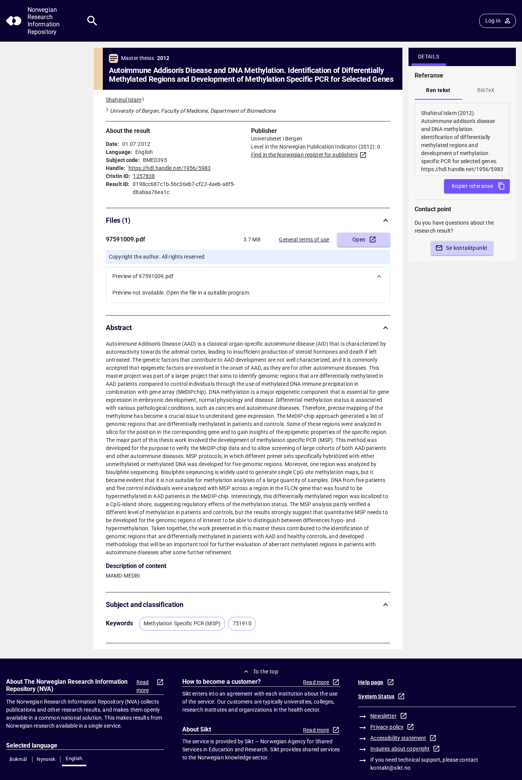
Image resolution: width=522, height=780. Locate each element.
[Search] (92, 21)
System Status (376, 696)
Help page (370, 682)
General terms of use (304, 239)
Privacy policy (387, 727)
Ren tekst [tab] (438, 90)
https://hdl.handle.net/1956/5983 (169, 168)
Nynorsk (46, 759)
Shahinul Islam (123, 100)
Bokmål (18, 759)
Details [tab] (428, 56)
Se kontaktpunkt (466, 248)
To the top (265, 671)
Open (359, 239)
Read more (142, 686)
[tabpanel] (462, 139)
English (74, 758)
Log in (493, 21)
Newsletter (383, 716)
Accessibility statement (398, 738)
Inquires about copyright (400, 749)
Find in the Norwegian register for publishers (304, 155)
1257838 (144, 176)
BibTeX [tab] (485, 90)
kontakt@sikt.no (390, 768)
